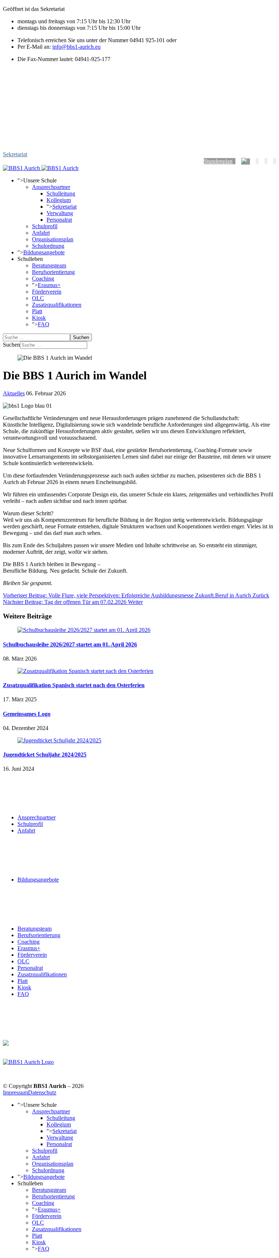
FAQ (43, 324)
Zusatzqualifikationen (56, 305)
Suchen (81, 337)
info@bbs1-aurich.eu (76, 47)
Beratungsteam (49, 265)
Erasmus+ (49, 285)
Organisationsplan (52, 239)
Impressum (15, 1092)
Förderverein (46, 292)
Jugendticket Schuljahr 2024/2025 (44, 754)
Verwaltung (59, 213)
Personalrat (59, 220)
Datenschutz (42, 1092)
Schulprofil (44, 226)
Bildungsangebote (44, 252)
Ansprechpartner (51, 187)
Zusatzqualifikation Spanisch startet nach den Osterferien (74, 685)
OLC (38, 298)
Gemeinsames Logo (26, 714)
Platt (37, 311)
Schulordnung (48, 246)
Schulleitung (60, 193)
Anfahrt (41, 233)
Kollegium (58, 200)
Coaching (43, 278)
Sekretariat (15, 154)
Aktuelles (14, 393)
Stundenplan (218, 161)
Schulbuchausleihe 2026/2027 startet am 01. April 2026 (70, 644)
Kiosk (39, 318)
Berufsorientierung (53, 272)
